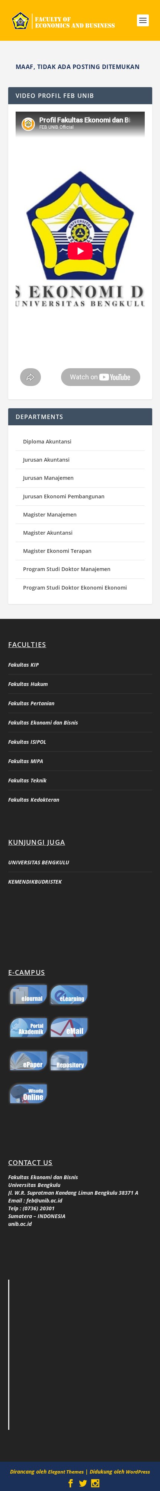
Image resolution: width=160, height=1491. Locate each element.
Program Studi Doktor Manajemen (67, 569)
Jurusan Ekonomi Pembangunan (64, 496)
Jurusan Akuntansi (46, 459)
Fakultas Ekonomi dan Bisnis (43, 722)
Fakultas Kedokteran (33, 799)
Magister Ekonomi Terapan (57, 550)
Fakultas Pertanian (31, 703)
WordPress (138, 1471)
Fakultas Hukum (28, 683)
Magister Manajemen (50, 514)
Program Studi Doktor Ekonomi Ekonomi (75, 587)
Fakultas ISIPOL (27, 741)
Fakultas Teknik (27, 780)
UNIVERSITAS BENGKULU (38, 862)
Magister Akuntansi (48, 532)
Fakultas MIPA (25, 761)
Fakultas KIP (23, 664)
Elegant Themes (66, 1471)
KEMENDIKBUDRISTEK (35, 881)
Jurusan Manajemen (48, 477)
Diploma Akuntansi (47, 441)
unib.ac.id (20, 1223)
